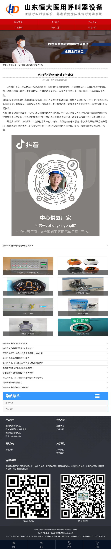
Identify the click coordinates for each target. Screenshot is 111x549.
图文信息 (10, 443)
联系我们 (92, 27)
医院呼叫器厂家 (12, 466)
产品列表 (10, 419)
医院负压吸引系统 (13, 433)
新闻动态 (55, 27)
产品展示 (92, 22)
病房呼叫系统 (91, 466)
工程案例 (18, 27)
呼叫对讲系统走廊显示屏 (16, 429)
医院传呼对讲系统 (20, 469)
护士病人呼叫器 (37, 466)
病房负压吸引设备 (13, 436)
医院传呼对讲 (64, 466)
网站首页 (18, 22)
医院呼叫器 (25, 466)
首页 (5, 65)
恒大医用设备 (100, 536)
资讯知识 (60, 419)
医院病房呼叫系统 (13, 426)
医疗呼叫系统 (51, 466)
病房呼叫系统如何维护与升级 (31, 65)
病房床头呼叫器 (77, 466)
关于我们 (55, 22)
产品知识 (9, 409)
